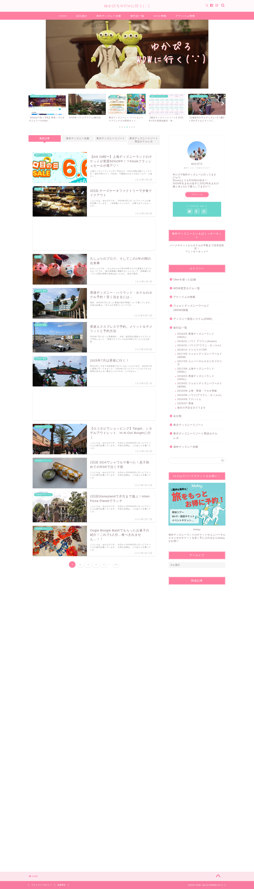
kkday (197, 529)
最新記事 (44, 138)
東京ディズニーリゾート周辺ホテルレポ (143, 140)
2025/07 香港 (185, 403)
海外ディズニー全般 (77, 138)
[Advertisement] (94, 235)
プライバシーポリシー (41, 885)
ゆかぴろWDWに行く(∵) (127, 6)
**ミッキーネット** (197, 251)
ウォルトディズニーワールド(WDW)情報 (191, 308)
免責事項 (61, 885)
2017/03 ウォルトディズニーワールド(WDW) (199, 355)
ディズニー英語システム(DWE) (192, 318)
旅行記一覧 (180, 327)
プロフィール (197, 194)
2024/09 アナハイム (189, 399)
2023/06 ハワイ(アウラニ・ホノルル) (199, 395)
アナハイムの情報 (184, 296)
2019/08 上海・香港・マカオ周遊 (197, 391)
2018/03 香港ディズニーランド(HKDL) (195, 378)
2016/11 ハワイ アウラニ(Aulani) (197, 341)
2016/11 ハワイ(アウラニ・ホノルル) (199, 345)
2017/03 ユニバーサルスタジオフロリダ (199, 363)
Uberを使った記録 (184, 279)
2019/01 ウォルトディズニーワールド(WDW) (199, 385)
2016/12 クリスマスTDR (192, 349)
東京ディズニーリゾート (110, 138)
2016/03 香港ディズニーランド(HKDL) (195, 335)
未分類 (177, 416)
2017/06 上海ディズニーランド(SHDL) (195, 370)
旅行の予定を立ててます (191, 407)
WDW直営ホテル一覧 (186, 288)
